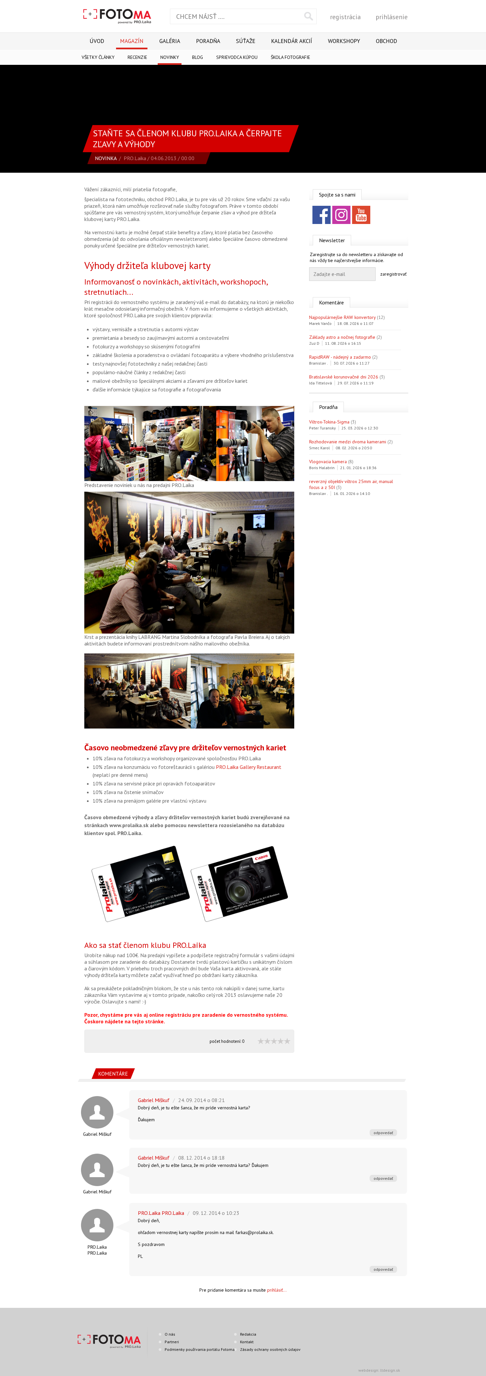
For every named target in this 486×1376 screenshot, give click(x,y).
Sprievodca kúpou (237, 57)
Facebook (321, 215)
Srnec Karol (319, 447)
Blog (197, 57)
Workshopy (344, 41)
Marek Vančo (320, 323)
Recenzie (137, 57)
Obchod (386, 41)
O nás (170, 1334)
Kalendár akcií (291, 41)
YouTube (361, 215)
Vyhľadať (308, 16)
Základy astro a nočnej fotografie (342, 337)
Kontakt (247, 1341)
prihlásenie (392, 17)
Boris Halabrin (322, 467)
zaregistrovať (393, 274)
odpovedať (383, 1132)
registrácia (345, 17)
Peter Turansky (322, 427)
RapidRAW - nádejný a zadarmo (340, 357)
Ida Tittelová (320, 382)
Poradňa (208, 41)
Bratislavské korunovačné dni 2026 (343, 377)
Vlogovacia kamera (328, 462)
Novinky (169, 57)
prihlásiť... (277, 1290)
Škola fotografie (290, 57)
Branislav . (318, 363)
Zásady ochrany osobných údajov (270, 1349)
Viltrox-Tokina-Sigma (329, 422)
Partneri (172, 1341)
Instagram (341, 215)
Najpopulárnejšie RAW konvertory (342, 317)
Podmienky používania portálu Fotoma (200, 1349)
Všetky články (98, 57)
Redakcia (248, 1334)
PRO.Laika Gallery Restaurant (248, 767)
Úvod (97, 41)
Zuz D (314, 343)
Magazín (131, 41)
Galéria (169, 41)
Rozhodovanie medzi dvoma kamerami (347, 442)
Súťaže (245, 41)
